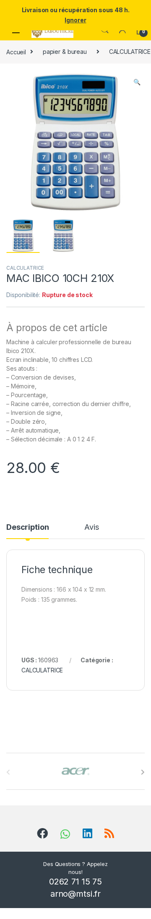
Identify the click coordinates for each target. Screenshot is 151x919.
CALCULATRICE (25, 268)
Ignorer (75, 20)
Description (27, 527)
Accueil (16, 51)
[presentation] (143, 772)
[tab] (27, 531)
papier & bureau (65, 51)
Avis (91, 527)
